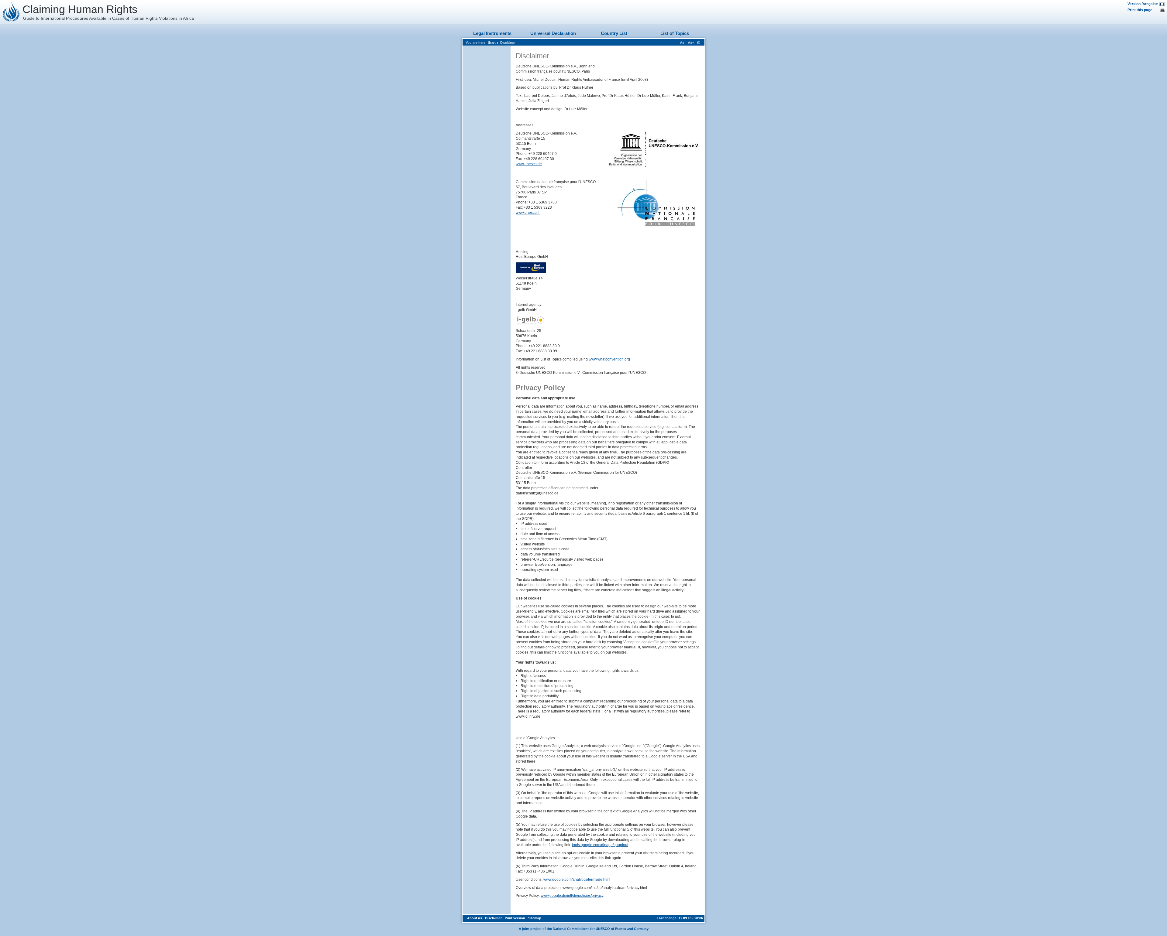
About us (474, 918)
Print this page (1139, 10)
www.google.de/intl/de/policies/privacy (572, 895)
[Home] (11, 12)
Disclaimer (508, 42)
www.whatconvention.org (609, 359)
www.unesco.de (529, 164)
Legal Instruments (492, 33)
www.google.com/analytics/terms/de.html (576, 879)
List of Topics (674, 33)
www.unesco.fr (528, 212)
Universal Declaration (553, 33)
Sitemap (534, 918)
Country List (614, 33)
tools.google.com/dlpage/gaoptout (600, 845)
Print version (515, 918)
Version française (1142, 4)
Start (492, 42)
